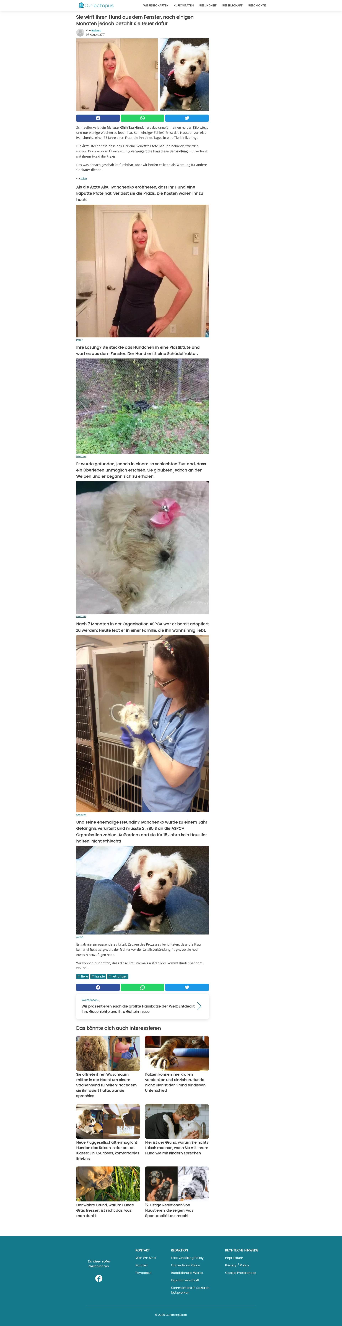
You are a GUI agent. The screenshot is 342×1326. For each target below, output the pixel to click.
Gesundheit (208, 5)
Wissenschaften (155, 5)
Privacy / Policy (237, 1265)
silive (84, 178)
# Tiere (82, 976)
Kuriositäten (184, 5)
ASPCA (79, 936)
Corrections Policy (185, 1265)
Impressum (234, 1258)
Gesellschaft (232, 5)
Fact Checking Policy (187, 1258)
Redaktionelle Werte (187, 1273)
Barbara (96, 30)
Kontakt (142, 1265)
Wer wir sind (146, 1258)
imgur (79, 339)
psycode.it (144, 1273)
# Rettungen (118, 976)
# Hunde (98, 976)
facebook (81, 456)
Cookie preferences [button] (240, 1273)
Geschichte (257, 5)
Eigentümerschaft (185, 1280)
